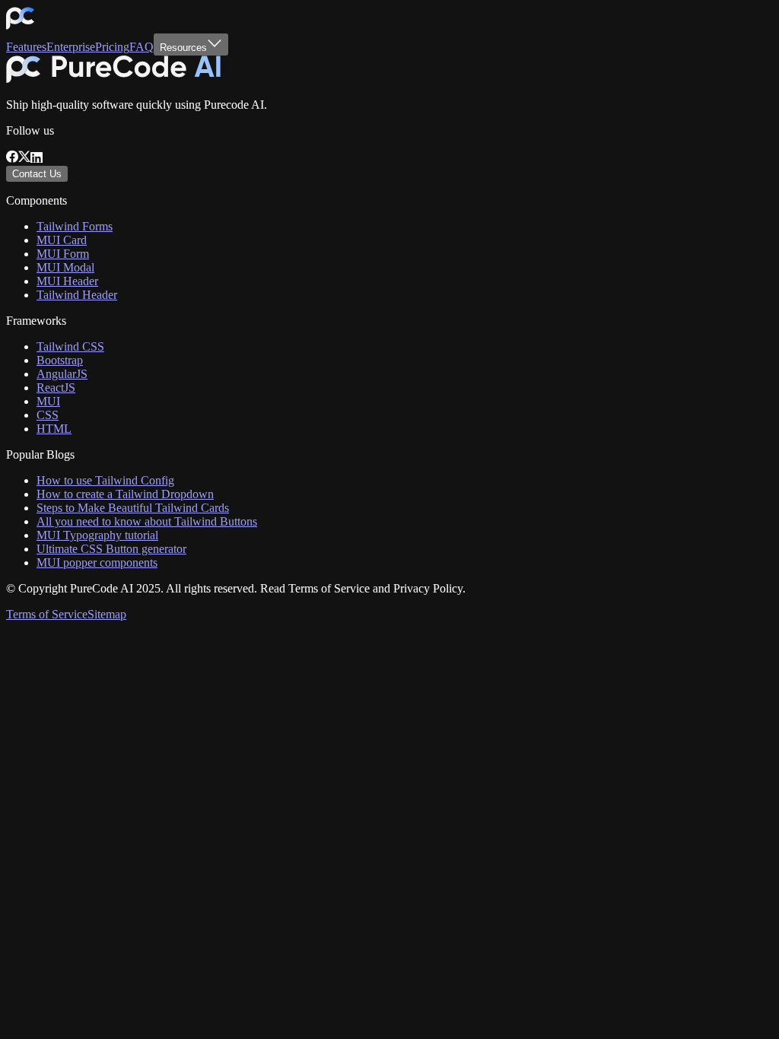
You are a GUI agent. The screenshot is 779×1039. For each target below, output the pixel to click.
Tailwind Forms (75, 226)
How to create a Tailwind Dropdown (125, 494)
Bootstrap (60, 360)
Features (26, 46)
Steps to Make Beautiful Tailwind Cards (133, 507)
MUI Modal (65, 267)
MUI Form (63, 253)
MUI (48, 401)
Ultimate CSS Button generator (111, 548)
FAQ (141, 46)
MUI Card (62, 240)
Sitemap (106, 614)
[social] (12, 158)
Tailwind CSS (70, 346)
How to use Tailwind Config (105, 480)
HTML (54, 428)
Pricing (112, 46)
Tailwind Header (77, 294)
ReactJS (56, 387)
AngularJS (62, 373)
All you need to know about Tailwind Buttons (147, 521)
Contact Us (37, 174)
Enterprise (70, 46)
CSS (48, 414)
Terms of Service (46, 614)
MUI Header (67, 281)
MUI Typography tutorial (97, 535)
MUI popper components (97, 562)
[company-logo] (20, 26)
